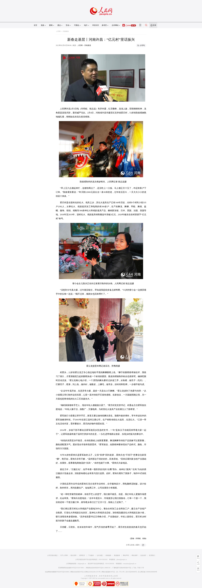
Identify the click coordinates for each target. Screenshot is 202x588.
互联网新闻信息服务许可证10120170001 (71, 568)
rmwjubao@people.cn (129, 563)
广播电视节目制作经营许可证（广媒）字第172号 (128, 568)
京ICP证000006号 (131, 572)
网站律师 (135, 555)
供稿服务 (108, 555)
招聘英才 (82, 555)
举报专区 (95, 25)
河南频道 (66, 31)
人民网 (58, 31)
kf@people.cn (82, 563)
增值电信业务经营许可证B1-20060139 (98, 568)
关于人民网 (64, 555)
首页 (35, 25)
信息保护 (143, 555)
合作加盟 (100, 555)
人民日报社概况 (52, 555)
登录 (154, 25)
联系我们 (152, 555)
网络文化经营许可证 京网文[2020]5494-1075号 (85, 572)
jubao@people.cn (121, 559)
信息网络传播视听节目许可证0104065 (57, 572)
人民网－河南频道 (84, 45)
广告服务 (91, 555)
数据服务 (117, 555)
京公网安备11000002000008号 (147, 572)
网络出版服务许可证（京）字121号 (113, 572)
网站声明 (126, 555)
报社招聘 (73, 555)
